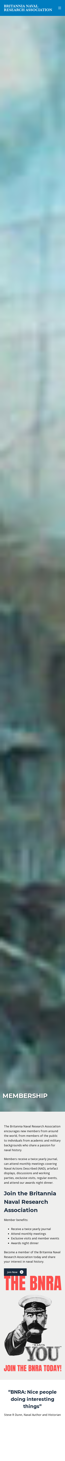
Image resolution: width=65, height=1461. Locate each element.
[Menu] (59, 8)
